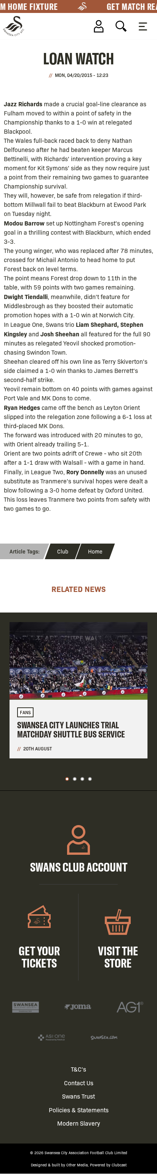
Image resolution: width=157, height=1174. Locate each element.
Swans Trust (78, 1096)
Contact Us (78, 1083)
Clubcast (119, 1164)
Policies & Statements (79, 1110)
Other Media (77, 1164)
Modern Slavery (78, 1123)
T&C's (78, 1069)
